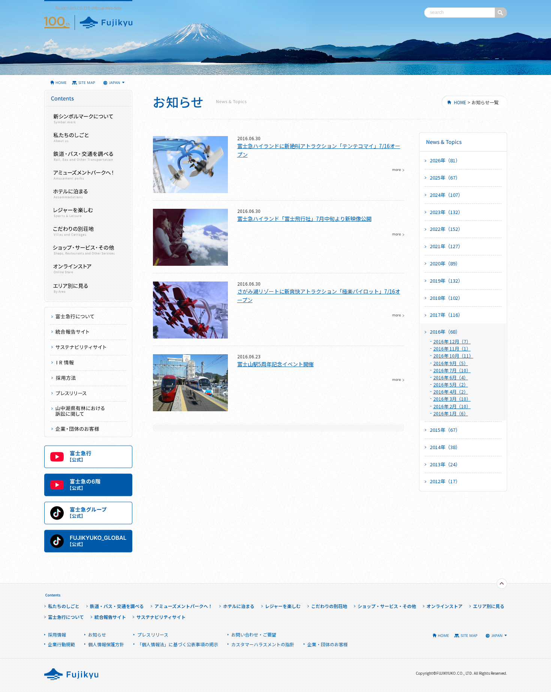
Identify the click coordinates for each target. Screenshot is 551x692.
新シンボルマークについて (88, 118)
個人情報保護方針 (106, 644)
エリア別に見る (88, 287)
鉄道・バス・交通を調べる (88, 156)
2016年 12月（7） (452, 341)
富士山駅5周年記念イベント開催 (275, 364)
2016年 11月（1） (452, 348)
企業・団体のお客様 (88, 429)
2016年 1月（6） (450, 413)
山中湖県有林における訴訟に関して (88, 411)
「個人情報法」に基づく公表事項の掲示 (177, 644)
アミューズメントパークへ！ (88, 174)
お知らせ (97, 634)
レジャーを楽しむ (88, 212)
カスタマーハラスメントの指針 (262, 644)
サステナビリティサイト (88, 347)
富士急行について (88, 317)
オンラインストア (88, 268)
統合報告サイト (88, 332)
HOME (460, 102)
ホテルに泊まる (88, 193)
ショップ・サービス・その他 (88, 249)
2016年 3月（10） (452, 398)
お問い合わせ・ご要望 (253, 634)
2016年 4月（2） (450, 391)
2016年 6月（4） (450, 377)
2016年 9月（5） (450, 363)
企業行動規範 (61, 644)
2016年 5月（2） (450, 384)
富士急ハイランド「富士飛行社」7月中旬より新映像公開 (304, 218)
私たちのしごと (88, 137)
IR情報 (88, 363)
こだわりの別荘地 (88, 231)
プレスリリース (88, 393)
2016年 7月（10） (452, 370)
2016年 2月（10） (452, 406)
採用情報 (88, 378)
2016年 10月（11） (453, 355)
